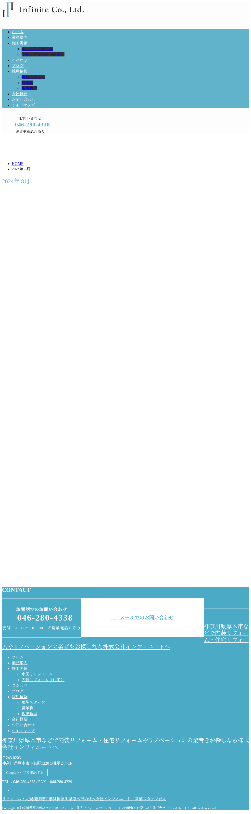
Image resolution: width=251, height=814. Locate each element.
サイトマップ (23, 105)
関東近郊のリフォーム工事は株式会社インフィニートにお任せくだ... (73, 553)
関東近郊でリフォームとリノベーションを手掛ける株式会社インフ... (73, 507)
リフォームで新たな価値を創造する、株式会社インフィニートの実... (73, 309)
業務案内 (19, 37)
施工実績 (19, 43)
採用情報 (19, 71)
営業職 (27, 83)
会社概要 (19, 94)
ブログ (18, 66)
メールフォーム (19, 137)
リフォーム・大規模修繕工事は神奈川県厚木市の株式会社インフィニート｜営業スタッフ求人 (84, 799)
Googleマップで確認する (24, 772)
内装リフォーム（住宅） (43, 54)
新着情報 (27, 336)
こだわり (19, 60)
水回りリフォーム (37, 49)
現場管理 (29, 88)
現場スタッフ (33, 77)
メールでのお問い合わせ (146, 617)
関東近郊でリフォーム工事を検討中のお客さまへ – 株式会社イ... (69, 460)
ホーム (18, 32)
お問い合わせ (23, 99)
